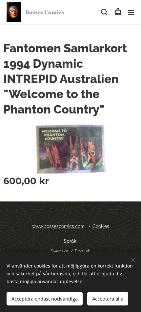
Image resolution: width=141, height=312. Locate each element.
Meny (131, 12)
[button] (104, 12)
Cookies (100, 226)
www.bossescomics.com (58, 226)
